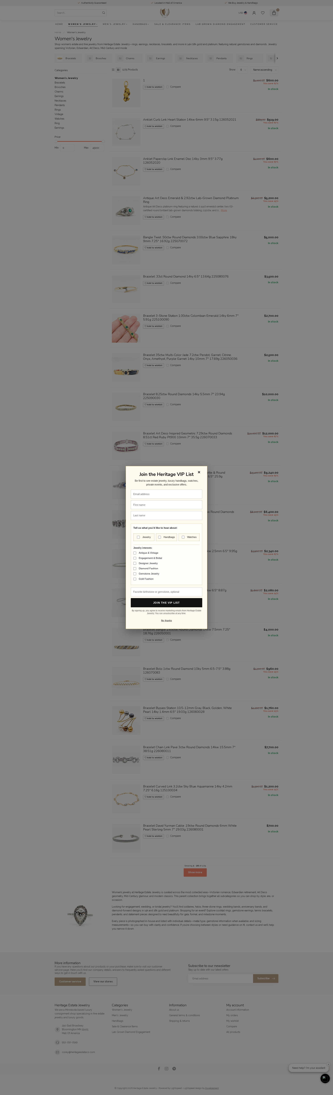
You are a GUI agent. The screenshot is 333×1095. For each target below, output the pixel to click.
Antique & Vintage (148, 552)
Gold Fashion (146, 578)
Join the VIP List (166, 602)
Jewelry (146, 537)
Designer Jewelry (148, 563)
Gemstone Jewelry (149, 573)
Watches (192, 537)
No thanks (166, 620)
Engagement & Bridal (150, 558)
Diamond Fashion (148, 568)
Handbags (169, 537)
